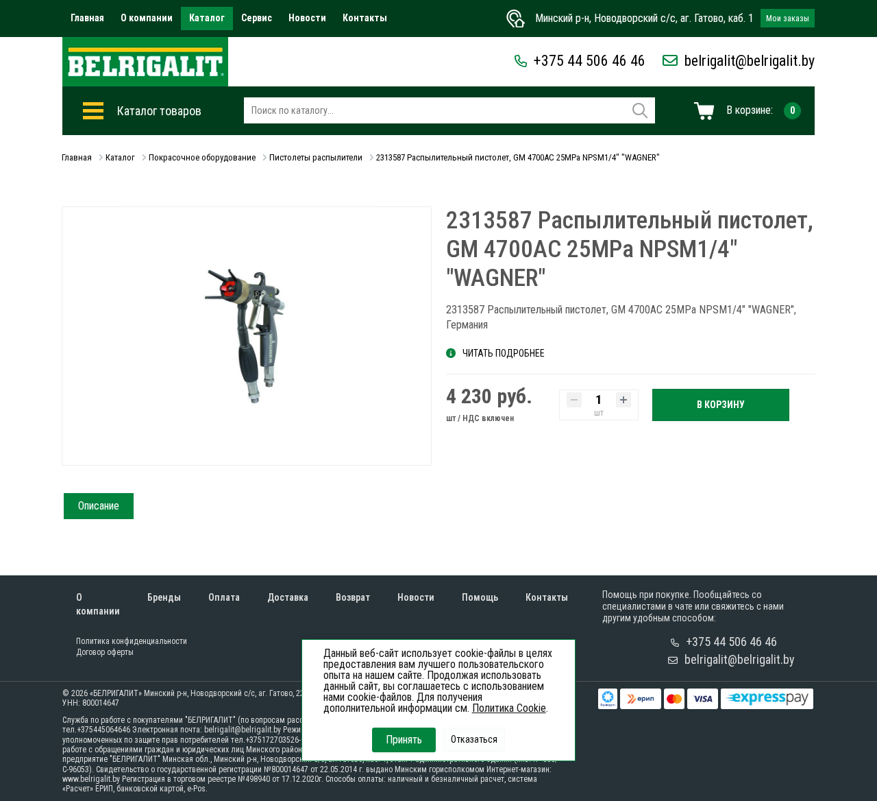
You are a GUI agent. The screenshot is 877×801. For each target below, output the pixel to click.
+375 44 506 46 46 (589, 60)
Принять (404, 739)
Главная (87, 17)
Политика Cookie (509, 708)
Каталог (207, 17)
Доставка (287, 597)
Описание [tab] (98, 505)
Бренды (164, 597)
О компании (147, 17)
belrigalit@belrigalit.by (749, 60)
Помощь (480, 597)
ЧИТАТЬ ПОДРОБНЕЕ (503, 353)
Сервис (256, 17)
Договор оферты (105, 652)
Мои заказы (787, 18)
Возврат (353, 597)
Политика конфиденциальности (131, 641)
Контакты (365, 17)
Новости (307, 17)
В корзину (721, 404)
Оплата (224, 597)
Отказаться (474, 739)
